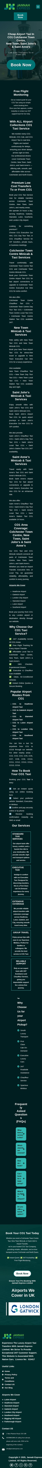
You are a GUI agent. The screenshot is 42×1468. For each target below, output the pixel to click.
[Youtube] (11, 1465)
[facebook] (16, 1465)
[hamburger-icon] (38, 7)
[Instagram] (30, 1465)
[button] (21, 1133)
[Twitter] (21, 1465)
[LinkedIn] (26, 1465)
